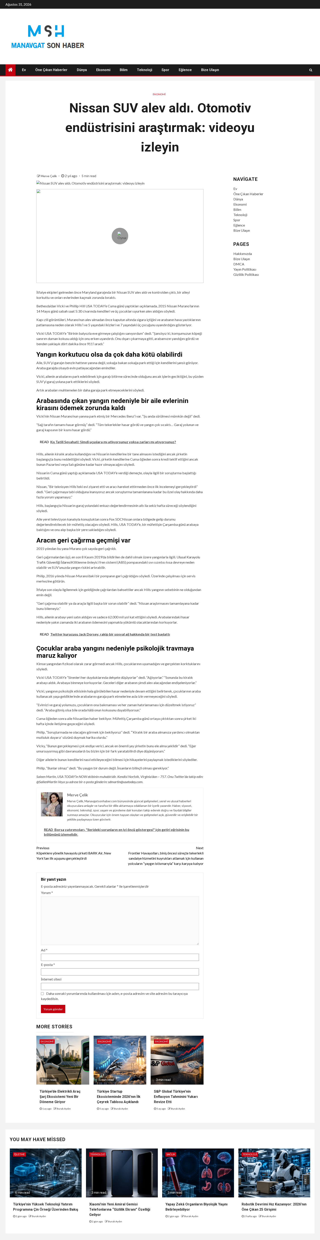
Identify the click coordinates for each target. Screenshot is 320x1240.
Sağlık (171, 1154)
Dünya (82, 70)
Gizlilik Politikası (246, 274)
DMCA (238, 264)
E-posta (48, 964)
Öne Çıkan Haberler (51, 70)
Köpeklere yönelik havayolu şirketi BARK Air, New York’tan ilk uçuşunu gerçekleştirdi (73, 853)
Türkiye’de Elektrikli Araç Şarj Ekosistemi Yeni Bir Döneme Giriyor (60, 1096)
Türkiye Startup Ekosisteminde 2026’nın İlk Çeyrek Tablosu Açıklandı (118, 1096)
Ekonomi (103, 70)
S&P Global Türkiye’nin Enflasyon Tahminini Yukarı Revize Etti (176, 1096)
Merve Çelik (49, 176)
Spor (165, 70)
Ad (44, 950)
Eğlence (185, 70)
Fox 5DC (115, 519)
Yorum (47, 892)
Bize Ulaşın (210, 70)
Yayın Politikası (244, 269)
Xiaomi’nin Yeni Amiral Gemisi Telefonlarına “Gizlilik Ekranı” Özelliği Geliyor (119, 1209)
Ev (24, 70)
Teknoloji (144, 70)
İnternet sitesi (51, 979)
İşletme (19, 1154)
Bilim (124, 70)
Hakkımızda (242, 253)
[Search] (310, 70)
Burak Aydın (64, 1108)
